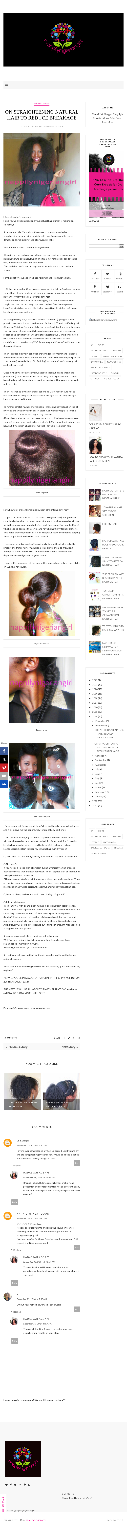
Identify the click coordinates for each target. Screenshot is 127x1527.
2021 (95, 684)
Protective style (98, 373)
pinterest (95, 292)
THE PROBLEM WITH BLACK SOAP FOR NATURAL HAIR (113, 578)
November (100, 725)
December (100, 720)
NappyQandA (41, 103)
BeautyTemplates (36, 1520)
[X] (4, 759)
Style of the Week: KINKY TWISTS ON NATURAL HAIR (112, 561)
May (97, 778)
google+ (120, 292)
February (99, 792)
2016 (95, 707)
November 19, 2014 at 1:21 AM (32, 1145)
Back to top (114, 1520)
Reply (77, 1163)
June (97, 773)
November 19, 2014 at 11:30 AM (39, 1261)
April (97, 782)
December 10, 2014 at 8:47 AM (38, 1323)
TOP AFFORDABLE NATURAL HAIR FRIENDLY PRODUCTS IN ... (110, 734)
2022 (95, 680)
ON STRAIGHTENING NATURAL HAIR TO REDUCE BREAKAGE (106, 747)
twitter (107, 279)
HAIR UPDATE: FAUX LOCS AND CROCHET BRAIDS (114, 544)
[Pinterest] (4, 768)
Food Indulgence (98, 350)
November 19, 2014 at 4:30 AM (32, 1218)
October (99, 755)
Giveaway (116, 350)
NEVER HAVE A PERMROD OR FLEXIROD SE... (59, 1104)
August (99, 764)
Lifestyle (94, 356)
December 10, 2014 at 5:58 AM (32, 1299)
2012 (95, 805)
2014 (95, 716)
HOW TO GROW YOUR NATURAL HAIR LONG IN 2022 (106, 459)
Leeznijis (23, 1140)
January (99, 796)
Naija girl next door (33, 1213)
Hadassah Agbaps (36, 1172)
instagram (120, 279)
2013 (95, 801)
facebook (94, 279)
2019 (95, 693)
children (94, 378)
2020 (95, 689)
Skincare (115, 373)
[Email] (4, 776)
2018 (95, 698)
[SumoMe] (4, 784)
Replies (17, 1165)
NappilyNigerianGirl (113, 356)
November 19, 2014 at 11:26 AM (39, 1177)
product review (111, 378)
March (98, 787)
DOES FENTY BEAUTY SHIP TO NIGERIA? (105, 426)
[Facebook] (4, 751)
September (101, 760)
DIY (91, 345)
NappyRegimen (114, 362)
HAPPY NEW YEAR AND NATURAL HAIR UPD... (20, 1104)
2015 (95, 711)
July (97, 769)
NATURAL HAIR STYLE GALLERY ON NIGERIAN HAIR (114, 494)
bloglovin (107, 292)
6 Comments (10, 1038)
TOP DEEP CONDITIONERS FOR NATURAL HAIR (114, 594)
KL (18, 1294)
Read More (107, 122)
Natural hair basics (100, 367)
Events (101, 345)
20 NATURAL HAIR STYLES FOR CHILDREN (112, 511)
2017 (95, 702)
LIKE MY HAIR (109, 524)
